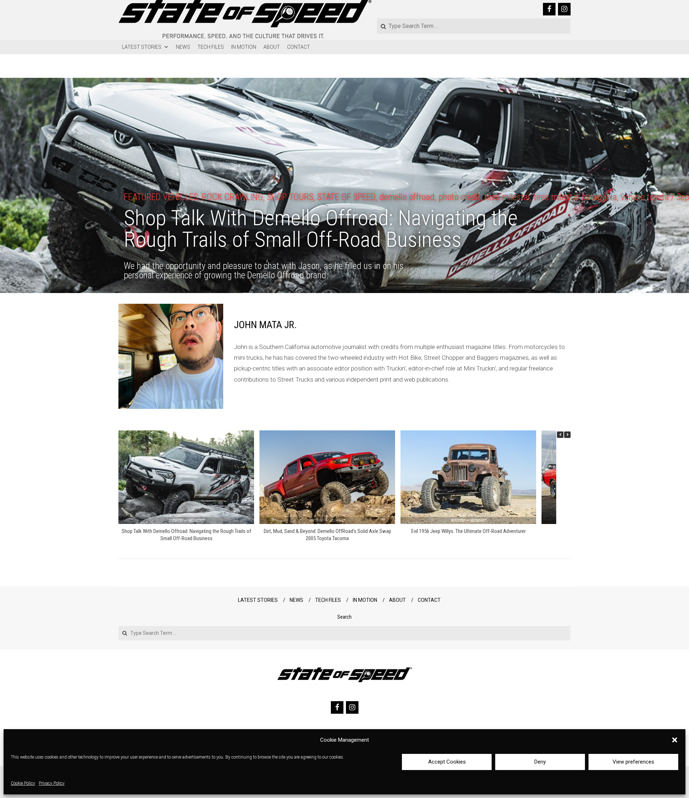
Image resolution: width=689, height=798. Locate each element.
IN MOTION (243, 47)
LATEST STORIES (141, 47)
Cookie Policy (23, 783)
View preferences (633, 762)
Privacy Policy (52, 783)
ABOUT (271, 47)
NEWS (183, 47)
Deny (540, 762)
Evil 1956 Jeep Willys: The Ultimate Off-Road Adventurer (468, 531)
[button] (674, 739)
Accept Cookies (447, 762)
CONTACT (298, 47)
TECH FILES (210, 47)
